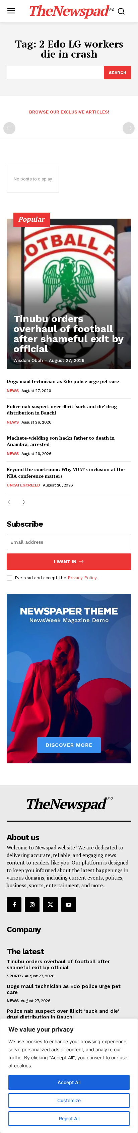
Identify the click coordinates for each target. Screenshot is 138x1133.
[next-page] (21, 502)
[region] (69, 1075)
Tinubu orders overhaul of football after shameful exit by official (68, 334)
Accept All (69, 1082)
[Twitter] (50, 904)
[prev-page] (9, 128)
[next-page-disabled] (129, 128)
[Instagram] (32, 904)
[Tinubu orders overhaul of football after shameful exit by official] (69, 294)
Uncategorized (23, 485)
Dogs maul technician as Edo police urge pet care (63, 381)
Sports (14, 976)
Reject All (69, 1118)
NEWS (12, 390)
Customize (69, 1100)
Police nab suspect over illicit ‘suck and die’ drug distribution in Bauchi (62, 409)
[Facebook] (14, 904)
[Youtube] (68, 904)
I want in (65, 561)
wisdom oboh (28, 360)
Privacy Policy (82, 577)
